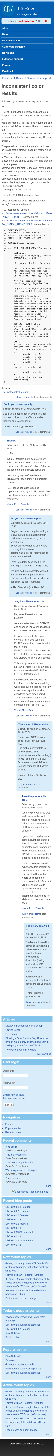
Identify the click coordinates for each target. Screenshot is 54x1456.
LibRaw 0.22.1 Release (17, 1211)
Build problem (12, 1337)
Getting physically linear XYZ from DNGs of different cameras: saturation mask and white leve (27, 1267)
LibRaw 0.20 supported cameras (22, 1324)
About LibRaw (13, 1333)
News (5, 34)
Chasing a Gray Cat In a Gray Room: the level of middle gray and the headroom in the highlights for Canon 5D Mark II (27, 1041)
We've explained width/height (21, 1170)
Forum (6, 65)
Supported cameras (13, 46)
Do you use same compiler (26, 518)
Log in (20, 396)
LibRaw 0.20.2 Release (17, 1329)
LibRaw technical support (37, 78)
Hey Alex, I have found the (29, 601)
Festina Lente (12, 1029)
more (48, 1185)
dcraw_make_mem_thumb (19, 1364)
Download (8, 52)
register (30, 396)
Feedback (8, 71)
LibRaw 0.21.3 (13, 1236)
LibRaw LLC (39, 1443)
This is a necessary (15, 1154)
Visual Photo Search (18, 504)
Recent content (13, 1132)
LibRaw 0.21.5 (13, 1219)
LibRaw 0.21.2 (13, 1244)
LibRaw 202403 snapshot (19, 1240)
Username (9, 1070)
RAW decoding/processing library (23, 1368)
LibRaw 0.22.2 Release (17, 1206)
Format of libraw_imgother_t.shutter (24, 1274)
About (5, 28)
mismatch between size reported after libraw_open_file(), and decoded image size (26, 1422)
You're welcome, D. (15, 1178)
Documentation (11, 40)
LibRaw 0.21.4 (13, 1227)
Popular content (13, 1128)
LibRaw (26, 8)
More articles (44, 1053)
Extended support (12, 59)
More (48, 1248)
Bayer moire (11, 1034)
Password (9, 1082)
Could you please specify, (18, 404)
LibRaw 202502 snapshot (19, 1232)
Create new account (13, 1094)
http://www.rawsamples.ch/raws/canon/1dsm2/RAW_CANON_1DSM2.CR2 (27, 222)
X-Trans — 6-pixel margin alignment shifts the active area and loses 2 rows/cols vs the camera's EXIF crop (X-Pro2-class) (27, 1282)
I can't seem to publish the (19, 1162)
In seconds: (11, 1146)
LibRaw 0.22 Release (16, 1215)
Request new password (15, 1098)
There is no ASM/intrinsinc (33, 724)
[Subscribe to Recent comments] (27, 1191)
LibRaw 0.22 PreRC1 (16, 1223)
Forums (6, 78)
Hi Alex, (11, 440)
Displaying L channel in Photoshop (24, 1025)
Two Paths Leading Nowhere (20, 1049)
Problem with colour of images (21, 1298)
